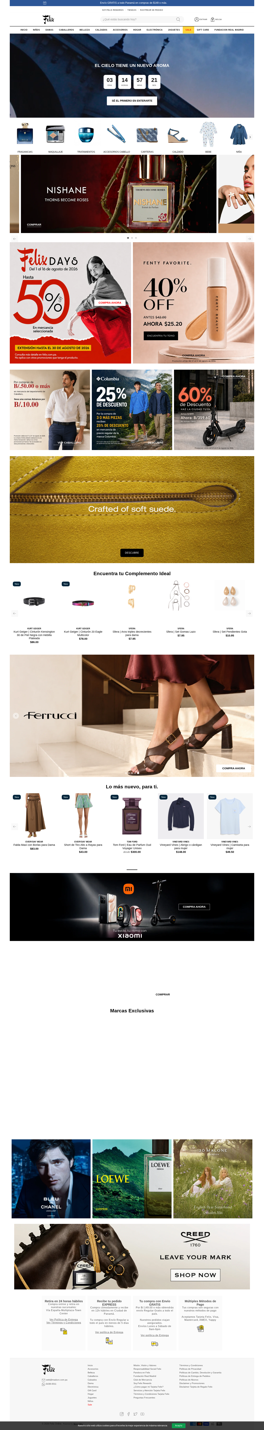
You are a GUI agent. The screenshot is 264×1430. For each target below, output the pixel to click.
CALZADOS (101, 30)
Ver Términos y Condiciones (63, 1322)
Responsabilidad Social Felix (147, 1369)
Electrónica (93, 1387)
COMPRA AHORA (110, 302)
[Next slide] (248, 716)
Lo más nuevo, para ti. (132, 786)
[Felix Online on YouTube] (142, 1414)
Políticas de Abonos (188, 1380)
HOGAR (137, 30)
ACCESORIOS (120, 30)
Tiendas (131, 10)
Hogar (91, 1394)
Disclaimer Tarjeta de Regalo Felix (195, 1387)
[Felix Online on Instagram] (122, 1414)
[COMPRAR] (132, 194)
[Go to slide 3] (132, 773)
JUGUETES (174, 30)
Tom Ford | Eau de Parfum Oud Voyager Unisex (132, 846)
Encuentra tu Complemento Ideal (132, 573)
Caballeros (93, 1376)
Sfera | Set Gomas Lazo (181, 631)
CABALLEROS (66, 30)
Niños (90, 1401)
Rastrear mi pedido (151, 10)
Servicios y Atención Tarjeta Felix (149, 1390)
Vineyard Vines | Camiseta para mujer (230, 846)
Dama (91, 1383)
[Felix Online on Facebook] (128, 1414)
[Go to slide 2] (129, 773)
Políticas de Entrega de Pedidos (194, 1376)
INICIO (24, 30)
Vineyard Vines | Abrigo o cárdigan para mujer (181, 846)
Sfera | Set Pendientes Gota (230, 631)
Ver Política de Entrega (64, 1319)
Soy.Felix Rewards (113, 10)
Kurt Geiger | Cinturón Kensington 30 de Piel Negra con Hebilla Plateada (34, 635)
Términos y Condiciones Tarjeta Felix (151, 1394)
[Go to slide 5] (138, 773)
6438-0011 (51, 1384)
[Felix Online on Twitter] (135, 1414)
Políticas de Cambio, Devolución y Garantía (200, 1372)
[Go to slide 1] (126, 773)
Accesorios (93, 1369)
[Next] (250, 137)
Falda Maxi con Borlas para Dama (34, 844)
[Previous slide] (16, 716)
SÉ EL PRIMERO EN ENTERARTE (132, 100)
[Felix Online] (48, 19)
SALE (188, 30)
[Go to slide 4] (135, 773)
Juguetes (92, 1397)
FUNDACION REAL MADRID (229, 30)
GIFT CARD (203, 30)
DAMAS (49, 30)
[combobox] (136, 19)
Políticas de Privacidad (190, 1369)
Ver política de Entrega (109, 1332)
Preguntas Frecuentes (144, 1397)
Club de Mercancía (143, 1380)
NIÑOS (36, 30)
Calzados (92, 1380)
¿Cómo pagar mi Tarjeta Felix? (148, 1387)
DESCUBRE (132, 552)
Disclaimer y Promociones (191, 1383)
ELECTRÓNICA (155, 30)
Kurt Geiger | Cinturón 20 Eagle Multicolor (83, 633)
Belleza (91, 1372)
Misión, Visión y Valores (145, 1365)
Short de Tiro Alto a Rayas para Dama (83, 846)
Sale (90, 1404)
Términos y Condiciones (191, 1365)
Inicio (90, 1365)
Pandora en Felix (142, 1372)
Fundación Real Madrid (145, 1376)
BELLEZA (85, 30)
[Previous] (14, 238)
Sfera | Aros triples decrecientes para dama (132, 633)
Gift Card (92, 1390)
